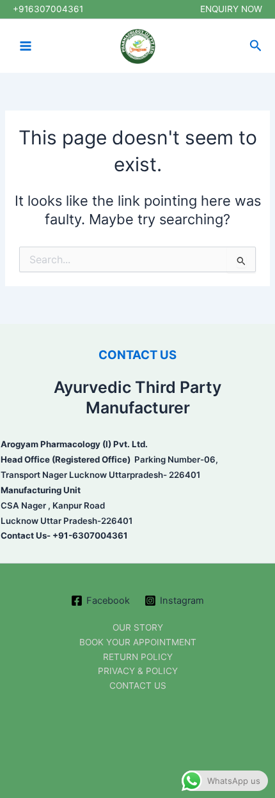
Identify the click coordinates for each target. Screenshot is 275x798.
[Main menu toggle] (25, 46)
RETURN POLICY (138, 657)
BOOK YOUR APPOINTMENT (137, 642)
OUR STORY (138, 627)
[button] (255, 46)
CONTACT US (137, 355)
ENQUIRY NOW (231, 9)
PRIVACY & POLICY (138, 671)
